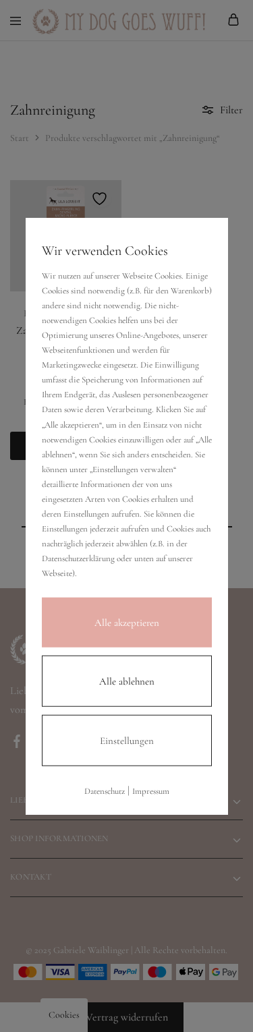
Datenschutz (104, 790)
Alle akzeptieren (126, 622)
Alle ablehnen (126, 681)
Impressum (150, 790)
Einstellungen (127, 740)
